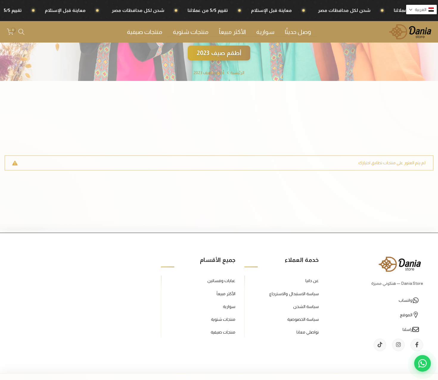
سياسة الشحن (306, 306)
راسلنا (407, 329)
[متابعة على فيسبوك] (417, 344)
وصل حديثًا (298, 32)
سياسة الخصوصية (303, 319)
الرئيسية (237, 72)
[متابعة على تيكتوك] (380, 344)
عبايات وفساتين (221, 280)
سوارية (265, 32)
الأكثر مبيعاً (232, 32)
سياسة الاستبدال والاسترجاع (294, 293)
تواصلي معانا (307, 331)
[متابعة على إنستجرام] (398, 344)
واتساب (405, 300)
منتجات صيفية (144, 32)
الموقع (406, 314)
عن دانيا (312, 280)
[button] (421, 9)
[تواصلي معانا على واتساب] (422, 364)
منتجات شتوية (191, 32)
